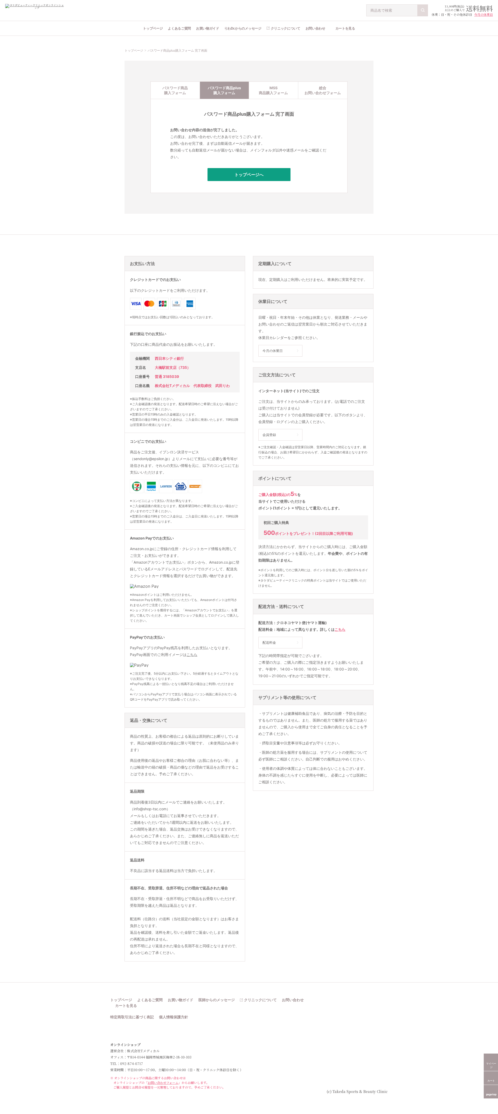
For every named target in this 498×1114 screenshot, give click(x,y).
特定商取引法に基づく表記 (132, 1017)
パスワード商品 (175, 90)
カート (491, 1080)
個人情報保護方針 (173, 1017)
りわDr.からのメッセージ (242, 28)
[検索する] (423, 10)
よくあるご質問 (179, 28)
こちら (191, 654)
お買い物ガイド (207, 28)
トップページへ (249, 174)
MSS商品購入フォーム (273, 90)
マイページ (491, 1065)
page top (491, 1094)
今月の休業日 (483, 14)
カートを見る (345, 28)
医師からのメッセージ (216, 1000)
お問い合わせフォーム (163, 1082)
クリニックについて (285, 28)
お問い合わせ (315, 28)
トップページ (153, 28)
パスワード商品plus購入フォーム (224, 90)
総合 (323, 90)
